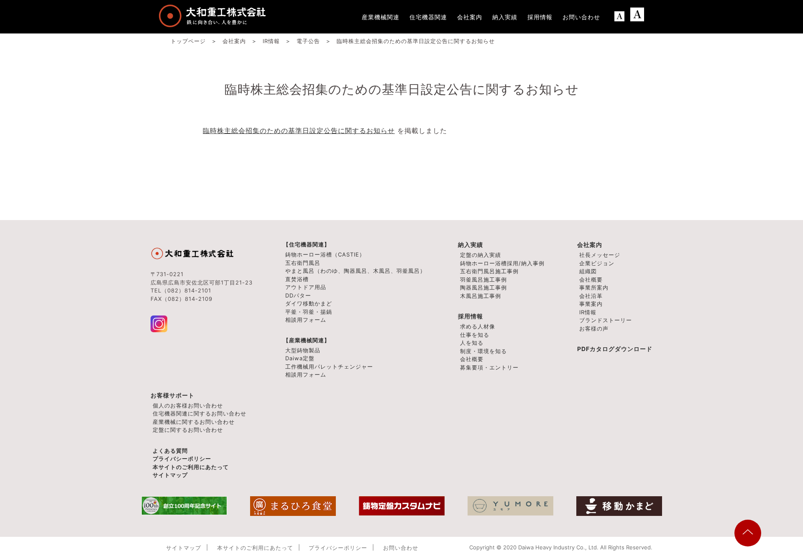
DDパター (298, 295)
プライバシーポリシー (182, 458)
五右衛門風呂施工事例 (489, 271)
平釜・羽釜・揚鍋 (308, 311)
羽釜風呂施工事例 (483, 279)
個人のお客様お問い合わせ (188, 405)
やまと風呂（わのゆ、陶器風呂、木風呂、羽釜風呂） (355, 270)
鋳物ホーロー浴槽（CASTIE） (325, 254)
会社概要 (591, 279)
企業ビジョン (596, 263)
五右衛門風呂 (302, 262)
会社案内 (589, 244)
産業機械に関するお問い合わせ (194, 421)
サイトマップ (170, 475)
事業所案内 (594, 287)
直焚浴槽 (297, 279)
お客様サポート (172, 395)
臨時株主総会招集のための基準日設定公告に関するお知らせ (299, 130)
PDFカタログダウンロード (614, 348)
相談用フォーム (305, 319)
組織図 (588, 271)
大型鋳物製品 (302, 350)
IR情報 (587, 312)
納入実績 (470, 244)
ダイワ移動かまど (308, 303)
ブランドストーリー (605, 320)
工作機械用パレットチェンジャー (329, 366)
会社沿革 (591, 295)
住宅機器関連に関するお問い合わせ (199, 413)
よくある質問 (170, 450)
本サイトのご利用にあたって (191, 467)
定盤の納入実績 (480, 254)
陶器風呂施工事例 (483, 287)
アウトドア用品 (305, 287)
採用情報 (470, 316)
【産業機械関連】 (306, 340)
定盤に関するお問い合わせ (188, 429)
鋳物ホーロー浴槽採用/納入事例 (502, 263)
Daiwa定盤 (300, 358)
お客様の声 (594, 328)
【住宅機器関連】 (306, 244)
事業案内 (591, 303)
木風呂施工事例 (480, 295)
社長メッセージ (599, 254)
